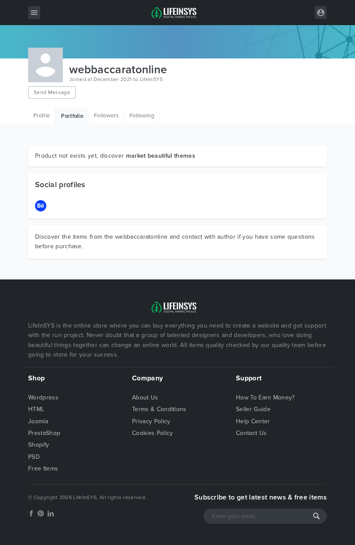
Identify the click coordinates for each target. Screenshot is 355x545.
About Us (145, 397)
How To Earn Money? (265, 397)
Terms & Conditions (159, 409)
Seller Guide (253, 409)
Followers (106, 115)
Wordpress (43, 397)
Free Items (43, 468)
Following (141, 115)
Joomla (38, 421)
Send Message (52, 92)
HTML (36, 409)
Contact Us (251, 433)
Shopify (38, 444)
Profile (41, 115)
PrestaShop (44, 433)
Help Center (253, 421)
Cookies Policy (152, 433)
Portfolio (72, 116)
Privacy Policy (151, 421)
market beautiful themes (160, 155)
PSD (34, 457)
